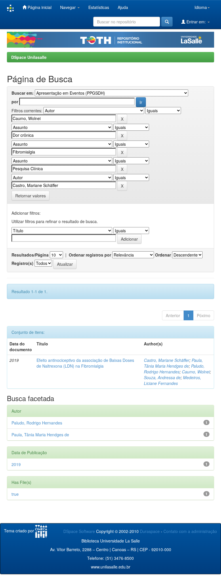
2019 (16, 464)
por (15, 101)
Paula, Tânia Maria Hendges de (173, 363)
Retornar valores (30, 196)
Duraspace (150, 531)
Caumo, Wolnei (196, 372)
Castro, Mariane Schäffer (166, 360)
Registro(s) (22, 263)
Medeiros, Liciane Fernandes (172, 380)
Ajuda (123, 7)
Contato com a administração (190, 531)
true (15, 494)
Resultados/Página (30, 255)
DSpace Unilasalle (29, 57)
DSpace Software (79, 531)
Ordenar (163, 255)
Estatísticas (98, 7)
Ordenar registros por (90, 255)
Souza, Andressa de (162, 377)
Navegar (68, 7)
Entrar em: (196, 22)
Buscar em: (23, 93)
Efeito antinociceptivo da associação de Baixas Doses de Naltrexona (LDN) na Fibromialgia (85, 363)
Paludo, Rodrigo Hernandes (174, 369)
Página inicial (39, 7)
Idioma (201, 7)
